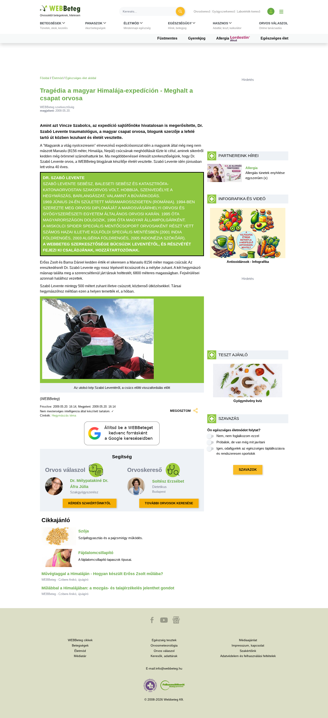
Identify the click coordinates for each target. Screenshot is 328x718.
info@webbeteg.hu (169, 668)
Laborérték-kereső (248, 11)
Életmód (57, 78)
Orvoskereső (202, 11)
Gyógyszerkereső (223, 11)
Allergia (223, 38)
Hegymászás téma (64, 415)
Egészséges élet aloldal (80, 78)
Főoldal (44, 78)
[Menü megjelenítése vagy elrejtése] (281, 11)
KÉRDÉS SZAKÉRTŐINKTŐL (89, 503)
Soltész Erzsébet (168, 481)
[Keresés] (180, 11)
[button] (54, 26)
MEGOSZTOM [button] (180, 410)
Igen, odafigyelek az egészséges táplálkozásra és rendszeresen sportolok (250, 450)
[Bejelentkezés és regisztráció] (270, 11)
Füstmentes (167, 38)
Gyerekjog (197, 38)
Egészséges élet (274, 38)
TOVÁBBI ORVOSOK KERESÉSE (169, 503)
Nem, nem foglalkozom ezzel (237, 436)
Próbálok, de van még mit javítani (240, 442)
